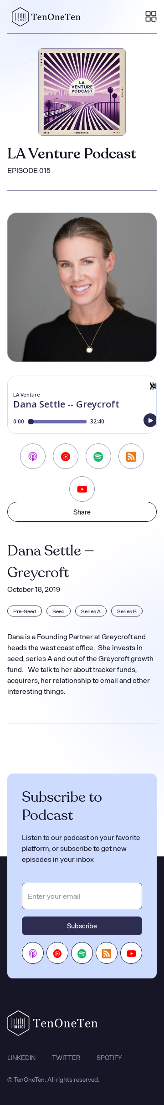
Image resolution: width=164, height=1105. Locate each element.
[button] (151, 16)
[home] (44, 16)
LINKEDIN (21, 1057)
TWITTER (66, 1057)
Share (82, 512)
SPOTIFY (109, 1057)
